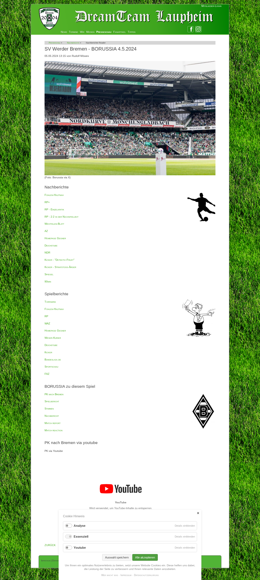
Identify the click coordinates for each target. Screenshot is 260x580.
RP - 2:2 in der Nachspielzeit (61, 216)
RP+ (47, 202)
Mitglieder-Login (211, 5)
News (64, 31)
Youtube (80, 547)
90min (48, 281)
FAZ (47, 373)
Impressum (45, 560)
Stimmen (49, 408)
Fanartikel (119, 31)
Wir (82, 31)
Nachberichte (73, 43)
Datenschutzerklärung (146, 575)
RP (46, 316)
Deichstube (51, 245)
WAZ (47, 323)
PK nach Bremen (54, 394)
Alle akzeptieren (145, 557)
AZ (46, 230)
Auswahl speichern (117, 557)
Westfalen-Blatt (54, 223)
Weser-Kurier (53, 337)
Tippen (131, 31)
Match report (53, 423)
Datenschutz (58, 560)
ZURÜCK (50, 545)
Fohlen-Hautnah (54, 194)
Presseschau (103, 31)
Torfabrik (50, 301)
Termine (73, 31)
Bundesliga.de (53, 359)
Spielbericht (52, 401)
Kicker (48, 352)
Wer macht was (109, 575)
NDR (47, 252)
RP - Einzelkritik (54, 209)
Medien (90, 31)
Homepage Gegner (55, 238)
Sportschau (51, 366)
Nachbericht (52, 415)
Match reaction (53, 430)
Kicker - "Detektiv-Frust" (59, 259)
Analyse (79, 525)
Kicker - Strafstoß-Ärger (60, 267)
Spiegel (49, 274)
